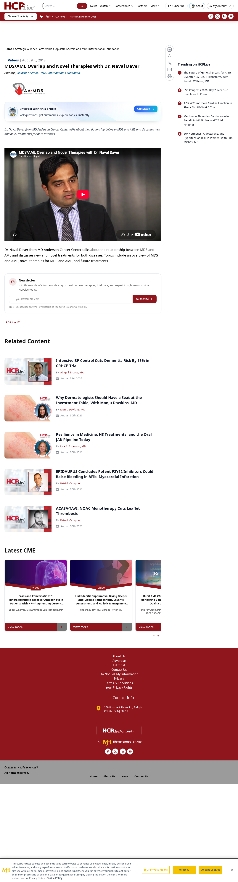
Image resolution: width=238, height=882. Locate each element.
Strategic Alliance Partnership (33, 49)
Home (8, 49)
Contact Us (119, 670)
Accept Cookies (210, 869)
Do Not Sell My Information (119, 674)
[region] (119, 870)
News (93, 6)
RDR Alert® (13, 322)
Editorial (119, 665)
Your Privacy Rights (119, 687)
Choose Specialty (17, 16)
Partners (142, 6)
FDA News (60, 16)
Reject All (184, 869)
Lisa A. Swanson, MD (73, 446)
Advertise (119, 661)
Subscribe (142, 299)
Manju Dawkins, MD (72, 409)
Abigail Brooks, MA (72, 372)
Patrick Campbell (70, 483)
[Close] (232, 870)
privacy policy (79, 306)
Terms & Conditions (119, 683)
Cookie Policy (54, 878)
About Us (119, 656)
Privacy (119, 678)
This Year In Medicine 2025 (82, 16)
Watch (104, 6)
